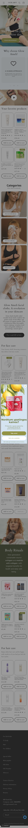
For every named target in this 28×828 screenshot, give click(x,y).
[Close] (25, 386)
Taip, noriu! (14, 433)
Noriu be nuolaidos (14, 438)
